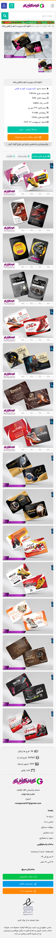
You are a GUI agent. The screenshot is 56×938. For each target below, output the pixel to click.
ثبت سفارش (48, 832)
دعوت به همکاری (46, 838)
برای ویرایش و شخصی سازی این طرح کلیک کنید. (28, 144)
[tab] (41, 156)
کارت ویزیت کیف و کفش (25, 88)
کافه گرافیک (46, 26)
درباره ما (49, 816)
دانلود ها (36, 26)
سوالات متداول (47, 827)
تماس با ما (48, 822)
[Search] (4, 15)
